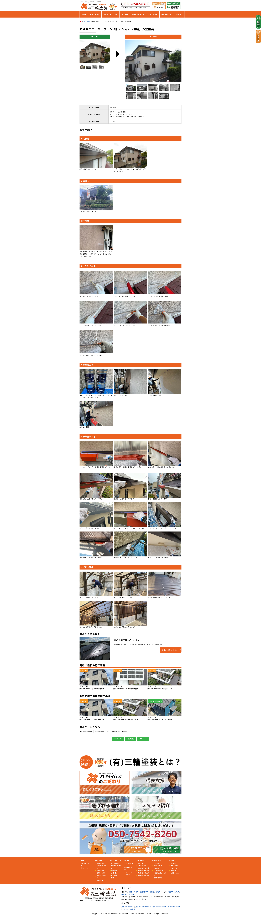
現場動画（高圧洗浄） (144, 875)
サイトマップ (84, 868)
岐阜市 (170, 892)
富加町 (151, 892)
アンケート (129, 875)
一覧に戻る (130, 739)
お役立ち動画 (153, 14)
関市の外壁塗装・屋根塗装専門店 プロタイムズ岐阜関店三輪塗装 (129, 914)
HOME (84, 14)
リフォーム (114, 875)
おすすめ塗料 (115, 863)
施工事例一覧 (129, 863)
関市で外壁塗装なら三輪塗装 (117, 731)
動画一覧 (140, 863)
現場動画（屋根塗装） (144, 870)
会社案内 (179, 14)
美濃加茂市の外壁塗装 (143, 907)
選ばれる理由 (100, 863)
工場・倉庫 (114, 873)
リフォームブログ (158, 870)
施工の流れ (100, 880)
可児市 (131, 894)
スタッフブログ (158, 865)
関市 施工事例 (99, 731)
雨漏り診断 (114, 870)
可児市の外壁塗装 (174, 907)
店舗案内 (173, 870)
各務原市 (124, 894)
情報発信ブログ (166, 14)
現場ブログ (157, 868)
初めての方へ (95, 14)
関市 (130, 892)
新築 (112, 878)
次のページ (143, 739)
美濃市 (136, 892)
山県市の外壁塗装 (129, 909)
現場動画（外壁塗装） (144, 868)
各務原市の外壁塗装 (160, 907)
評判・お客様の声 (138, 14)
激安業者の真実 (101, 873)
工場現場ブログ (158, 878)
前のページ (118, 739)
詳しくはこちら (169, 649)
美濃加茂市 (144, 892)
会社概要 (173, 863)
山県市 (176, 892)
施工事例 (125, 14)
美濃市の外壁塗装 (127, 907)
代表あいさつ (174, 865)
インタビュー (129, 872)
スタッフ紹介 (174, 868)
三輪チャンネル (142, 865)
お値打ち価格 (100, 870)
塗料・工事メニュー (110, 14)
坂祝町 (158, 892)
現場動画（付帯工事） (144, 873)
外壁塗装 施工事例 (86, 731)
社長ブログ (157, 863)
